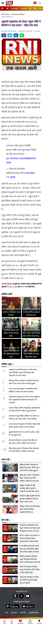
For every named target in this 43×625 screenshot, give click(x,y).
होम (7, 8)
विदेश (34, 8)
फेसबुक (9, 286)
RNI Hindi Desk (10, 31)
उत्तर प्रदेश (14, 8)
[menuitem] (7, 8)
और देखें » (5, 520)
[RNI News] (9, 5)
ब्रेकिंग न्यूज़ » (7, 364)
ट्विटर (23, 286)
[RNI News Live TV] (35, 4)
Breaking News (18, 14)
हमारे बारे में (14, 612)
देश (30, 8)
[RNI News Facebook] (15, 597)
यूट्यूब (15, 286)
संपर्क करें (23, 612)
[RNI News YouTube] (27, 597)
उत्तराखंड (23, 8)
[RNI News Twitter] (21, 597)
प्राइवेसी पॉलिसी (33, 612)
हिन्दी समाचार (5, 14)
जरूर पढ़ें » (6, 459)
